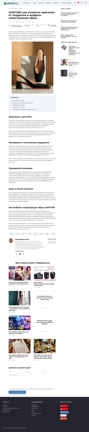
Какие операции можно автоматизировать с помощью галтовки (69, 36)
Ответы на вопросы (36, 413)
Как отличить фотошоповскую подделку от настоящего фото (18, 283)
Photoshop (27, 2)
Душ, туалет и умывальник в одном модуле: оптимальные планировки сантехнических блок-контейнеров (74, 50)
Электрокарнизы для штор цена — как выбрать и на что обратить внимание (19, 308)
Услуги (35, 2)
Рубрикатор (6, 411)
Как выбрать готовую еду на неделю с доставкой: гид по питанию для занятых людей (43, 356)
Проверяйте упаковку (19, 105)
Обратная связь (7, 410)
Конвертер (55, 2)
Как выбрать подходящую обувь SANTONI (24, 109)
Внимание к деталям (18, 100)
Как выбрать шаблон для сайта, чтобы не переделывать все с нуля (19, 356)
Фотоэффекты (35, 406)
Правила (5, 406)
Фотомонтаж (35, 408)
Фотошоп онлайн (66, 2)
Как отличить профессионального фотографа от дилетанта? (44, 284)
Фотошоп (34, 404)
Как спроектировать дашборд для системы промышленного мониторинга (70, 14)
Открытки (41, 2)
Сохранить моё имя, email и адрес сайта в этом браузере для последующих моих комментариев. (31, 388)
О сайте (5, 404)
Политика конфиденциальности (11, 408)
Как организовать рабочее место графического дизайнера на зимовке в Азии (69, 28)
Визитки (48, 2)
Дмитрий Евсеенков (22, 239)
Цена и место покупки (19, 107)
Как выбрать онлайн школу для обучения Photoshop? (19, 332)
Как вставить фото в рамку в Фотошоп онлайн (74, 64)
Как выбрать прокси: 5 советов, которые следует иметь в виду (44, 298)
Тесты (33, 410)
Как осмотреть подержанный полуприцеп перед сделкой (68, 21)
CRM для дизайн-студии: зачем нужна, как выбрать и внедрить (45, 322)
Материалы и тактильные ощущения (23, 103)
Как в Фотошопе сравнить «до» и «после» (73, 75)
